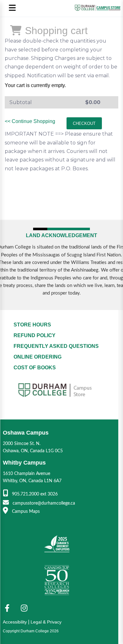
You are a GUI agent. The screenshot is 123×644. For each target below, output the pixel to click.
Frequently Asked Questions (56, 346)
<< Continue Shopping (30, 121)
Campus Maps (25, 511)
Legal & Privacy (46, 621)
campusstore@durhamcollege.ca (43, 503)
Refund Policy (35, 335)
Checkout (84, 123)
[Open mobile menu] (12, 8)
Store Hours (32, 324)
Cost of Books (35, 367)
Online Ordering (38, 357)
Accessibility (15, 621)
